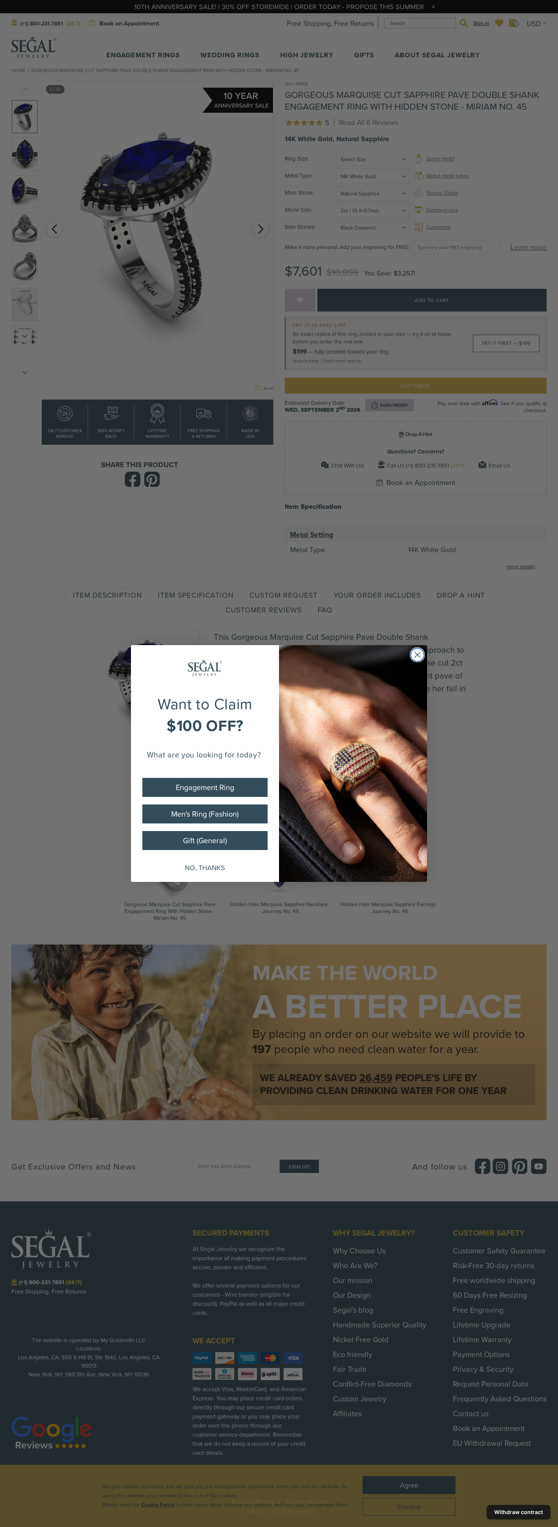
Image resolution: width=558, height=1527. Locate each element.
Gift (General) (205, 840)
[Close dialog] (417, 654)
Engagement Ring (205, 787)
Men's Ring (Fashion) (205, 813)
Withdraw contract (518, 1512)
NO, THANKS (205, 867)
